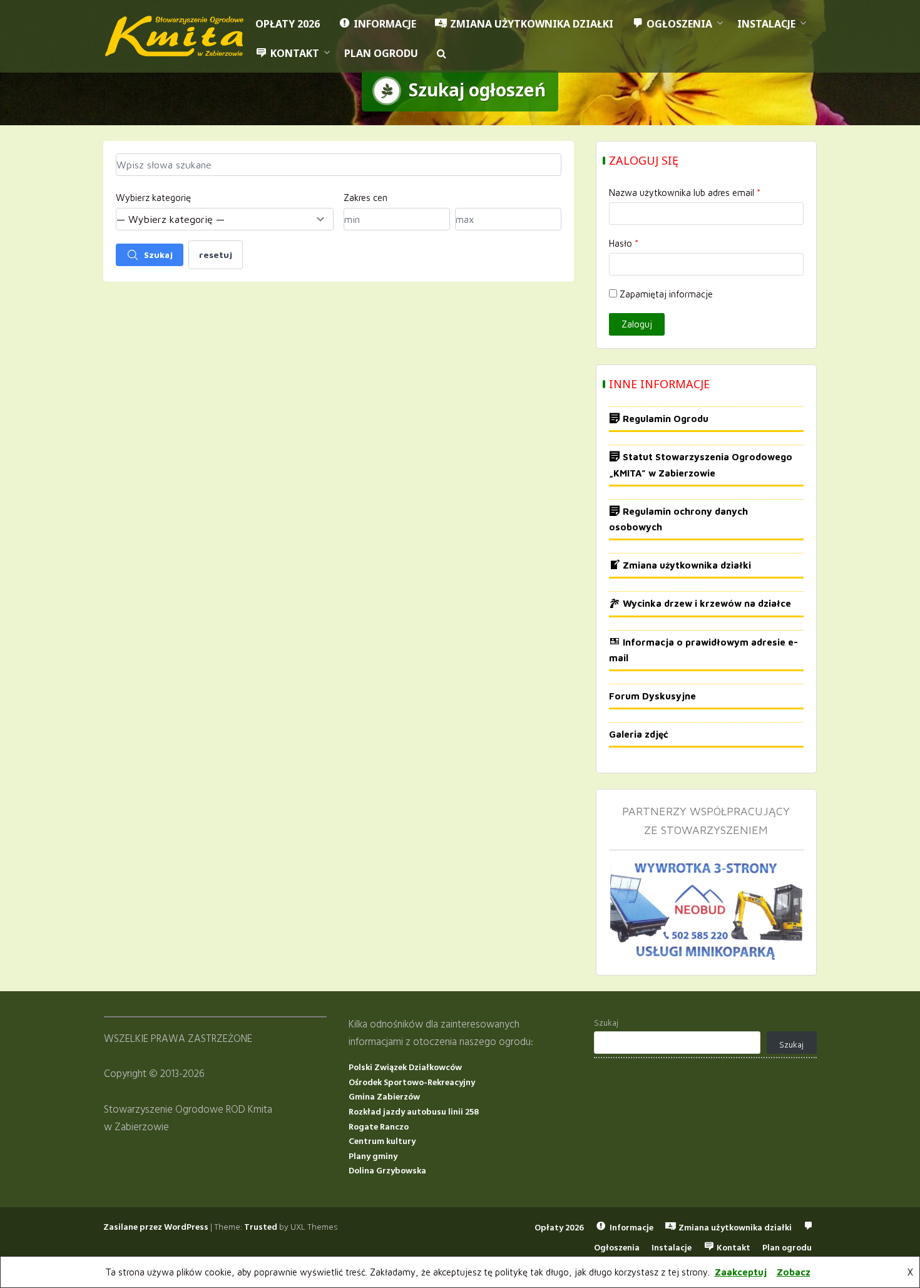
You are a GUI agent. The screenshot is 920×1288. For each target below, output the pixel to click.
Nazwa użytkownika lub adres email (684, 192)
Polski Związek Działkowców (405, 1068)
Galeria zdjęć (638, 734)
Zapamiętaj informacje (666, 294)
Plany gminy (373, 1157)
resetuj (215, 254)
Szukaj (158, 254)
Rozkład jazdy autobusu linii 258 (414, 1112)
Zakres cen (365, 197)
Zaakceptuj (741, 1272)
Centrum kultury (382, 1142)
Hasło (623, 243)
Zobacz (793, 1272)
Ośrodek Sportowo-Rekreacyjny (412, 1083)
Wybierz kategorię (153, 197)
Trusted (260, 1227)
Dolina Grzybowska (387, 1171)
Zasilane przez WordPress (155, 1227)
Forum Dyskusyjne (652, 696)
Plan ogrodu (381, 53)
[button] (441, 53)
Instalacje (766, 24)
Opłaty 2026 (287, 24)
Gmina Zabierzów (384, 1097)
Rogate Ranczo (379, 1127)
